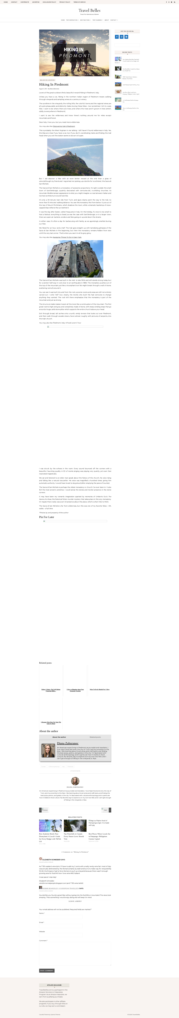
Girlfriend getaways (53, 766)
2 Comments (75, 771)
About (107, 20)
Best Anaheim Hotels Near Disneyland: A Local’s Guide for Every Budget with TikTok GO (127, 61)
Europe (43, 766)
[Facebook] (117, 37)
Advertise (35, 2)
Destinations (85, 20)
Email (41, 922)
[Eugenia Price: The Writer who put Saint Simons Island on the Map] (107, 810)
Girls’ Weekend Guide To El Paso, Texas (131, 84)
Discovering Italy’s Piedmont (64, 126)
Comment (43, 940)
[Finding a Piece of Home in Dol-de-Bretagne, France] (43, 810)
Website (42, 931)
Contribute (25, 2)
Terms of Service (80, 2)
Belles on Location (47, 80)
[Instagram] (121, 37)
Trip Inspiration (71, 20)
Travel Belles (89, 10)
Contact (14, 2)
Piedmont (70, 766)
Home (6, 2)
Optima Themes (55, 1014)
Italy (63, 766)
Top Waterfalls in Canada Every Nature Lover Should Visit (74, 836)
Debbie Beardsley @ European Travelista (61, 888)
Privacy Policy (64, 2)
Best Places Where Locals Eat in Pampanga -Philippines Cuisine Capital (99, 836)
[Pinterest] (126, 37)
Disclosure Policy (49, 2)
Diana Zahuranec (54, 89)
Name (42, 913)
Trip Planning (97, 20)
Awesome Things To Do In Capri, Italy (67, 237)
